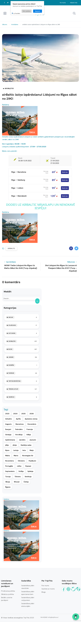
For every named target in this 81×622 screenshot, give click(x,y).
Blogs (10, 349)
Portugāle (9, 466)
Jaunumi (10, 357)
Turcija (8, 477)
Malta (7, 456)
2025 (23, 414)
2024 (15, 414)
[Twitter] (73, 589)
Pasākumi (11, 373)
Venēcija (28, 477)
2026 (32, 414)
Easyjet (8, 429)
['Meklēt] (37, 301)
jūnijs (15, 445)
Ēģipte (7, 487)
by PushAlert (17, 13)
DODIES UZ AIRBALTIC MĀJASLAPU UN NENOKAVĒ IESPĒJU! (40, 206)
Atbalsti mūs (73, 3)
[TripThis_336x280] (20, 120)
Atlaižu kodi (12, 325)
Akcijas (10, 317)
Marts (16, 456)
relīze (19, 466)
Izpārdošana (10, 440)
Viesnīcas (11, 397)
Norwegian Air (27, 456)
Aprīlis (18, 419)
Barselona (20, 424)
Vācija (7, 482)
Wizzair (17, 482)
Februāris (19, 429)
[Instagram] (68, 589)
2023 (7, 414)
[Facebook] (63, 589)
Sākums (4, 24)
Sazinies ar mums (48, 589)
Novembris (9, 461)
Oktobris (21, 461)
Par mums (63, 3)
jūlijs (7, 445)
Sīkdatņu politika (7, 594)
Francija (30, 429)
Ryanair (28, 466)
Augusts (8, 424)
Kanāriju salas (26, 445)
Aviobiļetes (14, 24)
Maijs (32, 450)
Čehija (26, 482)
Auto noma (11, 333)
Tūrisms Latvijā (13, 389)
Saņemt (37, 11)
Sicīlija (21, 471)
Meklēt (7, 291)
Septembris (10, 471)
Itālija (28, 435)
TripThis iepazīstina (14, 381)
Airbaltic (11, 248)
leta (24, 450)
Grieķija (8, 435)
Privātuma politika (8, 591)
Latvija (15, 450)
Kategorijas (10, 307)
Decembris (32, 424)
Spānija (30, 471)
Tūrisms (18, 477)
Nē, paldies (26, 11)
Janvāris (22, 440)
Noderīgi (11, 365)
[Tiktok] (78, 589)
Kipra (7, 450)
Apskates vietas (31, 419)
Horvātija (18, 435)
